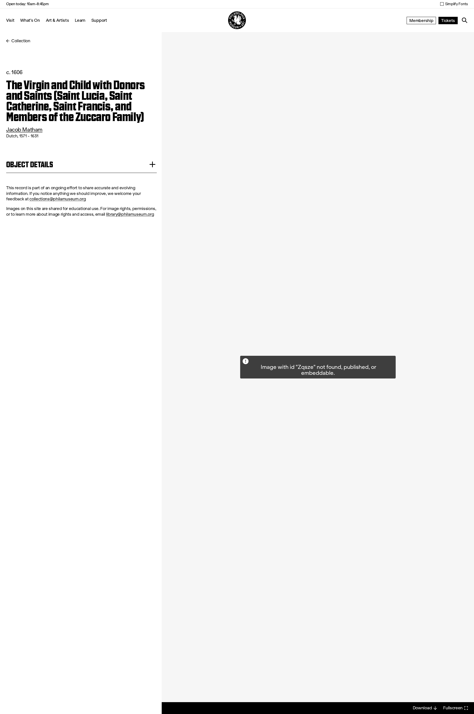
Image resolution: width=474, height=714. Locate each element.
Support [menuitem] (99, 20)
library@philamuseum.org (130, 214)
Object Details (29, 164)
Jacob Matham (24, 129)
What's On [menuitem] (30, 20)
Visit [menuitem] (10, 20)
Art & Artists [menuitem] (57, 20)
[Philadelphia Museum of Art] (237, 20)
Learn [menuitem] (80, 20)
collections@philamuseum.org (57, 199)
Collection (20, 41)
